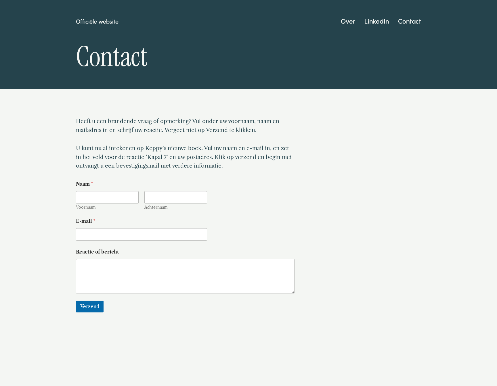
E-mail (85, 221)
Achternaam (156, 207)
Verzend (89, 306)
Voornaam (86, 207)
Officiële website (97, 21)
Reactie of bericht (97, 252)
